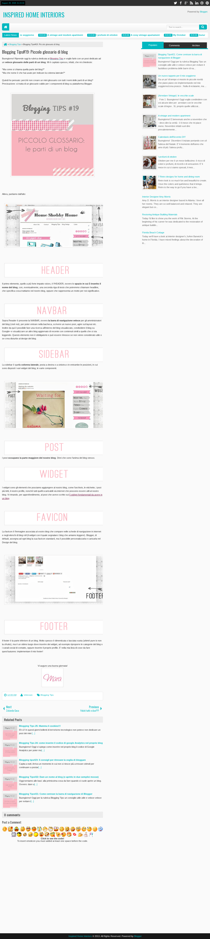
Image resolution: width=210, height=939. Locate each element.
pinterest (207, 3)
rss (191, 3)
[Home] (5, 44)
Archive (196, 45)
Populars (152, 45)
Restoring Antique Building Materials (159, 214)
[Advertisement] (174, 275)
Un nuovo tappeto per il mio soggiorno (177, 75)
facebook (180, 3)
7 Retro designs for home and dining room (179, 176)
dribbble (202, 3)
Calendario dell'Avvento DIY (172, 137)
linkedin (196, 3)
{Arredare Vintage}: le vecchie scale (176, 95)
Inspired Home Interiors (33, 14)
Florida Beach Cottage (153, 232)
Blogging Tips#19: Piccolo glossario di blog (35, 52)
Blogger (203, 11)
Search (203, 27)
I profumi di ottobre (99, 35)
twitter (175, 3)
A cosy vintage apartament (137, 35)
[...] (33, 733)
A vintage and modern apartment (58, 35)
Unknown (28, 695)
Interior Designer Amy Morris (156, 196)
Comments (174, 45)
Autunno (196, 35)
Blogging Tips (47, 695)
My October (172, 35)
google (186, 3)
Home (5, 26)
